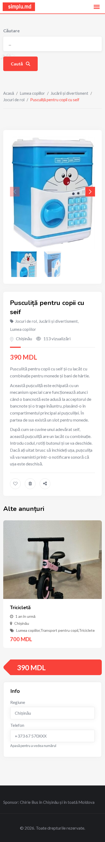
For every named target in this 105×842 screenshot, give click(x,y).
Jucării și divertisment (69, 93)
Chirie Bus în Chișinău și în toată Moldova (57, 802)
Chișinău (24, 338)
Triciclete (87, 630)
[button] (90, 192)
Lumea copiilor (32, 93)
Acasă (8, 93)
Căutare (11, 30)
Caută (17, 63)
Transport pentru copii (59, 630)
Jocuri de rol (13, 99)
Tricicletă (20, 607)
